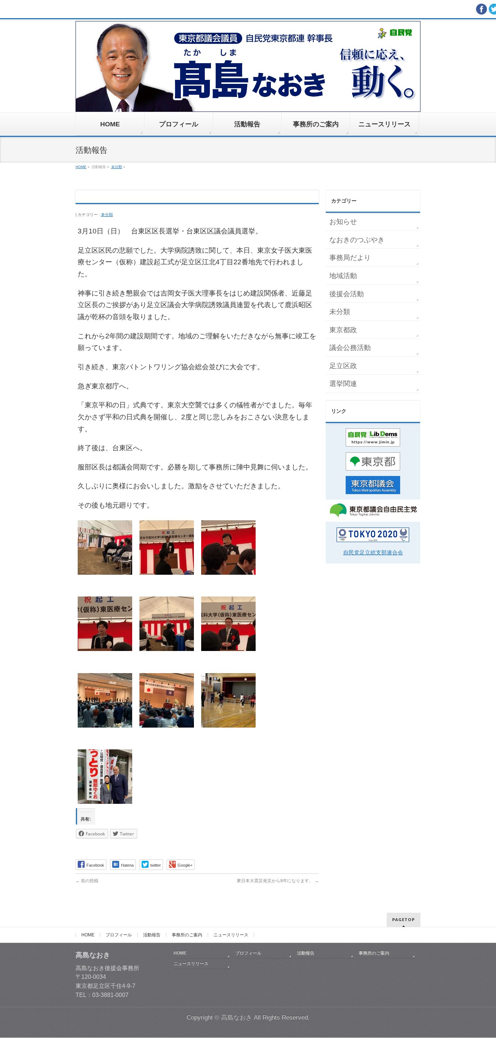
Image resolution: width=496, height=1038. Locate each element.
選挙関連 (343, 383)
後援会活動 (346, 294)
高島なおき (236, 1017)
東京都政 (343, 330)
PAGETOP (403, 919)
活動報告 (151, 935)
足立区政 (343, 366)
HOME (87, 935)
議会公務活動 (350, 347)
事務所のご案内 (187, 935)
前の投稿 (87, 880)
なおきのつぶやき (357, 240)
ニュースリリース (231, 935)
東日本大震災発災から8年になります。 (278, 880)
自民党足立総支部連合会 (373, 552)
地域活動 (343, 276)
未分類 (107, 214)
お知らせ (343, 221)
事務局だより (350, 257)
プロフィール (119, 935)
